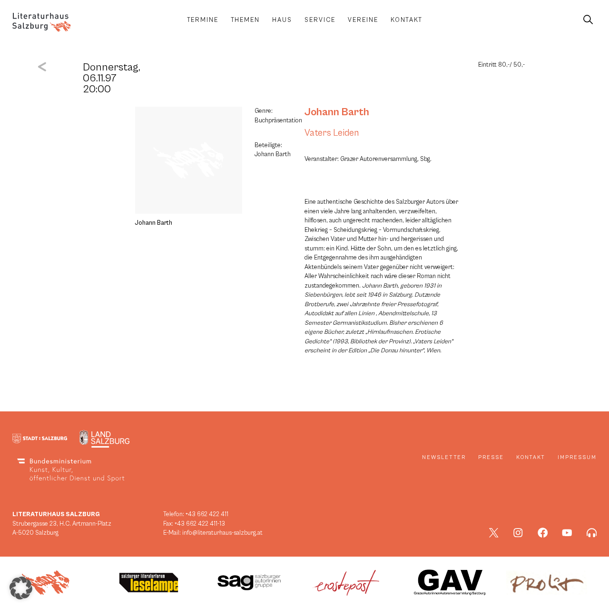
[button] (21, 588)
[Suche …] (588, 20)
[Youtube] (567, 533)
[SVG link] (41, 22)
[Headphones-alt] (592, 533)
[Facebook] (543, 533)
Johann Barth (336, 112)
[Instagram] (518, 533)
